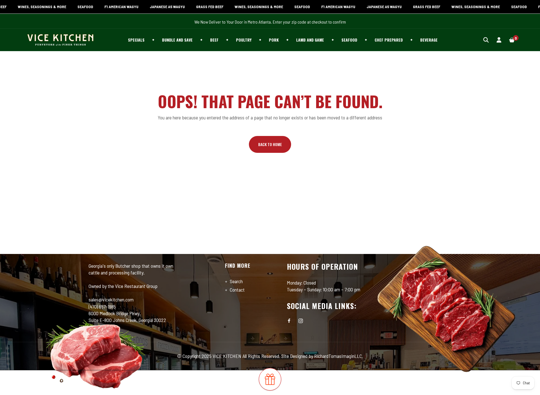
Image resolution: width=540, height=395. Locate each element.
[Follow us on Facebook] (289, 321)
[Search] (486, 40)
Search (236, 281)
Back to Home (270, 144)
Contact (237, 290)
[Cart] (512, 40)
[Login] (499, 40)
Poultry (243, 40)
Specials (136, 40)
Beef (214, 40)
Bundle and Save (177, 40)
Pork (274, 40)
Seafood (349, 40)
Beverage (429, 40)
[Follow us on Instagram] (300, 321)
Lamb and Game (310, 40)
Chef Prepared (389, 40)
